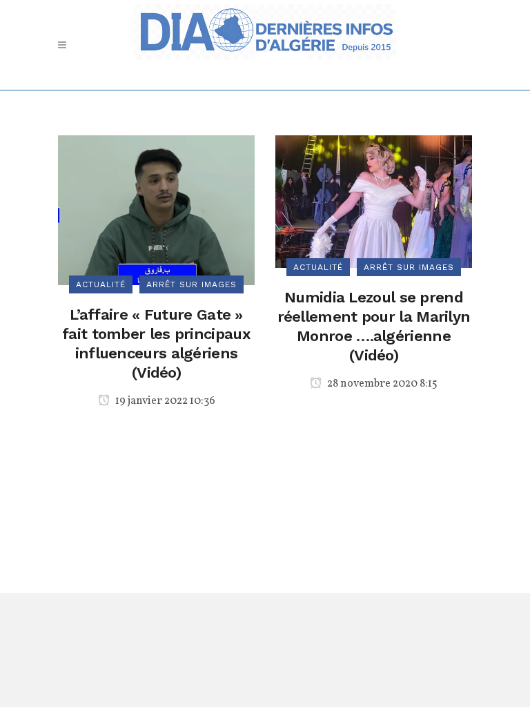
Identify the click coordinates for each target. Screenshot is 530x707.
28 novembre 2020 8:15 (381, 383)
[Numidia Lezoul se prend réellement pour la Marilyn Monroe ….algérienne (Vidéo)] (373, 200)
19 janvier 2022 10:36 (164, 401)
